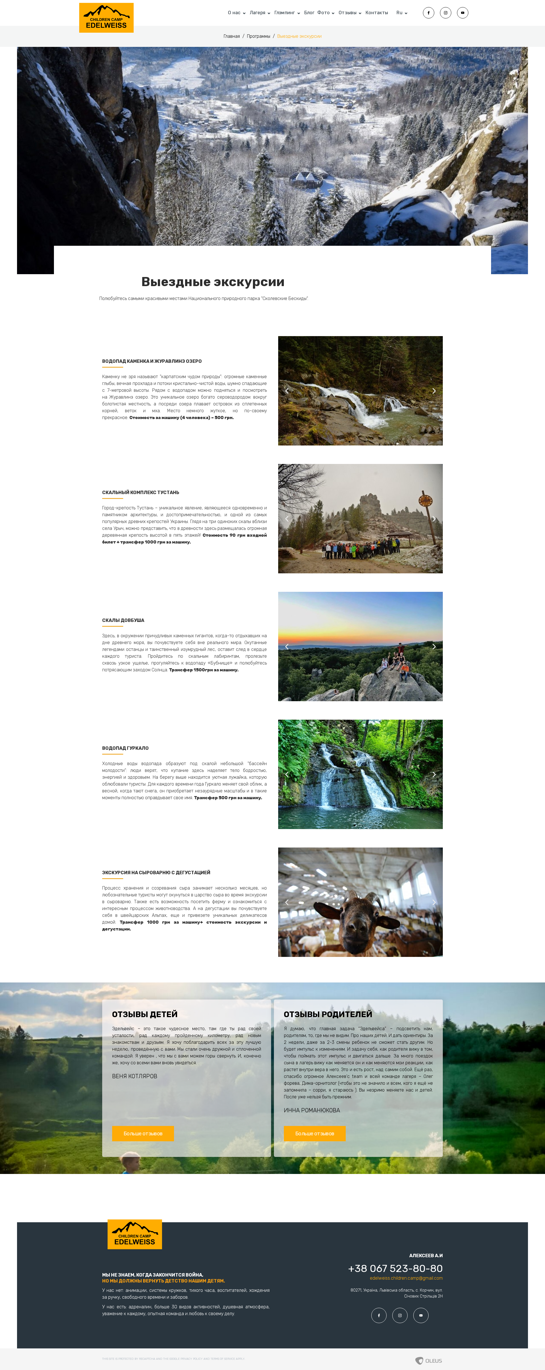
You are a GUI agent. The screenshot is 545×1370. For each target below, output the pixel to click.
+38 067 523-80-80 (395, 1268)
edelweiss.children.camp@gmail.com (406, 1278)
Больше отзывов (143, 1133)
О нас (234, 12)
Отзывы (348, 12)
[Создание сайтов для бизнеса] (428, 1359)
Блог (309, 12)
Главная (232, 36)
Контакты (377, 12)
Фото (323, 12)
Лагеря (258, 12)
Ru (400, 12)
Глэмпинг (284, 12)
